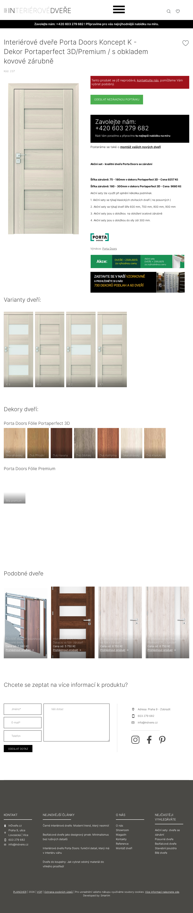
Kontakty (121, 839)
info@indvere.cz (148, 722)
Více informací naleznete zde (162, 891)
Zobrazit (165, 709)
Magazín (121, 834)
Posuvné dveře (164, 839)
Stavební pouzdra (166, 848)
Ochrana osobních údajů (58, 891)
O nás (119, 825)
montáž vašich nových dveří (140, 147)
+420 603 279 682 (69, 24)
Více (25, 835)
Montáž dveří (124, 848)
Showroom (122, 830)
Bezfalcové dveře (165, 843)
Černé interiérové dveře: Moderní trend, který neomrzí (76, 825)
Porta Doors (109, 248)
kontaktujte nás (148, 80)
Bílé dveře (161, 852)
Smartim (105, 895)
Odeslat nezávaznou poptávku (116, 99)
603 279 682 (146, 715)
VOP (39, 891)
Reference (122, 843)
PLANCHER (19, 891)
